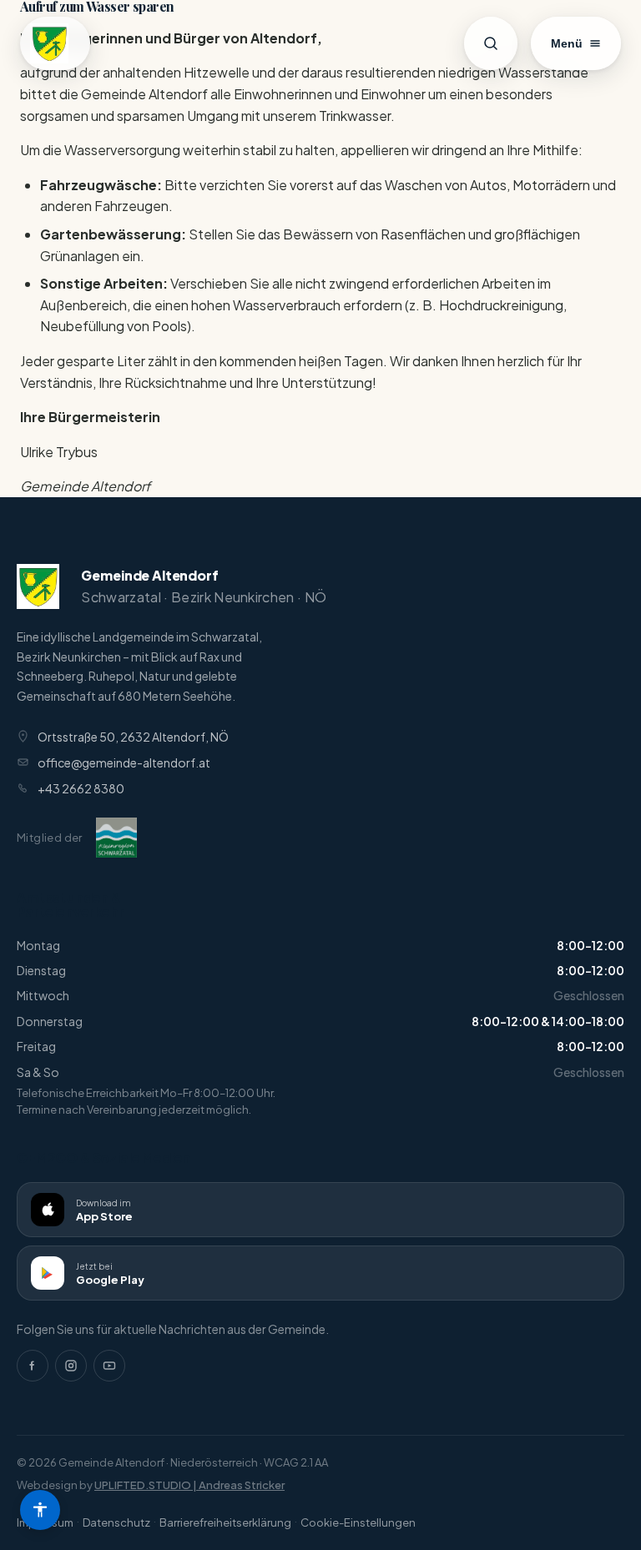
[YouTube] (109, 1365)
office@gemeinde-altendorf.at (124, 762)
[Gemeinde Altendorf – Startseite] (55, 43)
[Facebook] (32, 1365)
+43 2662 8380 (81, 788)
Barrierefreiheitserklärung (225, 1522)
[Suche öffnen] (490, 43)
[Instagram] (71, 1365)
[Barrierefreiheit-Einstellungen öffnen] (40, 1510)
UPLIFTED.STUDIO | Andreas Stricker (189, 1485)
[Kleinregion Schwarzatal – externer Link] (116, 838)
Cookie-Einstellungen (358, 1522)
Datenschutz (116, 1522)
